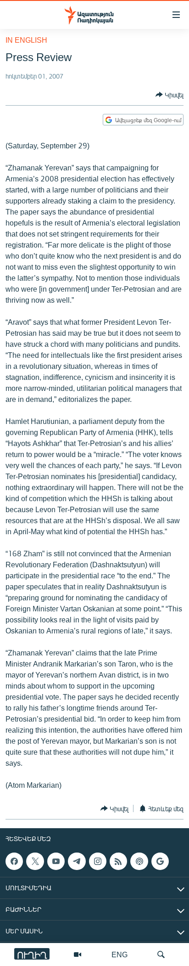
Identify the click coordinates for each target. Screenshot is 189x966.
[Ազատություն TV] (77, 954)
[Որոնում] (161, 954)
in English (26, 39)
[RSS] (118, 861)
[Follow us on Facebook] (14, 861)
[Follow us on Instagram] (97, 861)
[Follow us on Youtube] (56, 861)
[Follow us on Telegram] (76, 861)
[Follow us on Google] (160, 861)
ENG (119, 954)
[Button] (169, 94)
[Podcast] (139, 861)
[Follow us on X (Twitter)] (35, 861)
